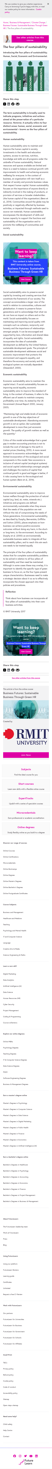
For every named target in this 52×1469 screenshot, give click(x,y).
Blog (5, 1245)
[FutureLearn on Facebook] (15, 1456)
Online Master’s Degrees (12, 881)
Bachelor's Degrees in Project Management (19, 1195)
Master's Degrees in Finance (13, 1134)
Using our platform (10, 1264)
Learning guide (8, 1276)
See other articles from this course (26, 678)
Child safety (7, 1424)
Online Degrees (9, 875)
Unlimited (6, 1288)
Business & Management (20, 22)
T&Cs (5, 1363)
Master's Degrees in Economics (14, 1140)
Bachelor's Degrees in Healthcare (15, 1165)
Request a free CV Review (12, 1294)
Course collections (10, 1023)
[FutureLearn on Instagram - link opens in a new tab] (20, 1456)
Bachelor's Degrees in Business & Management (20, 1201)
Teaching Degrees (9, 1054)
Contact (6, 1436)
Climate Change (38, 22)
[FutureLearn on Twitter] (25, 1456)
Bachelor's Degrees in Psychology (15, 1171)
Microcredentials (9, 863)
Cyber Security (8, 1004)
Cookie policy (8, 1381)
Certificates (7, 1282)
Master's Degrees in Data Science (15, 1115)
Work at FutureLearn (11, 1233)
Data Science (8, 992)
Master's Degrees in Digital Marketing (17, 1121)
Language (6, 943)
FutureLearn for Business (12, 1325)
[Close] (48, 4)
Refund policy (8, 1375)
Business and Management (13, 912)
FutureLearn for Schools (12, 1338)
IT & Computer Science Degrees (15, 1060)
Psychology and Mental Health (14, 931)
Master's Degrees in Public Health (15, 1127)
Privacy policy (8, 1369)
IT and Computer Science (12, 937)
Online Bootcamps (10, 869)
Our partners (8, 1313)
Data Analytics (8, 980)
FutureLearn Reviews (11, 1270)
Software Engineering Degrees (14, 1078)
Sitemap (6, 1399)
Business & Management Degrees (15, 1084)
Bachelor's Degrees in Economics (15, 1183)
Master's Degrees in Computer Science (17, 1109)
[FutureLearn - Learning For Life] (26, 1461)
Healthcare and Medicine (12, 918)
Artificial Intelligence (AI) (12, 986)
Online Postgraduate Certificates (15, 893)
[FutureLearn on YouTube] (31, 1456)
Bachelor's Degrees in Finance (14, 1189)
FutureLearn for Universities (13, 1319)
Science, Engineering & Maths (14, 955)
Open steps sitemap (10, 1405)
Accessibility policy (10, 1393)
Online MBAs (8, 1042)
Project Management (11, 1010)
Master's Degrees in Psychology (15, 1103)
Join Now (26, 755)
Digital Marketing (9, 974)
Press (5, 1239)
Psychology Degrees (11, 1048)
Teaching (6, 924)
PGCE (5, 1072)
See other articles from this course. (30, 38)
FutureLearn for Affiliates (12, 1344)
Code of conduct (9, 1387)
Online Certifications (11, 857)
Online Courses (9, 851)
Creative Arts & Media (11, 949)
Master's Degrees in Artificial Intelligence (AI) (20, 1146)
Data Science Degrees (11, 1066)
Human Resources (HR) (11, 998)
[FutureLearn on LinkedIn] (36, 1456)
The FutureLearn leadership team (15, 1227)
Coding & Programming (12, 1017)
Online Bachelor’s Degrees (13, 887)
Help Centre (7, 1430)
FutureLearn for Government (14, 1331)
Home (5, 22)
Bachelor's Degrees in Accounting (15, 1177)
